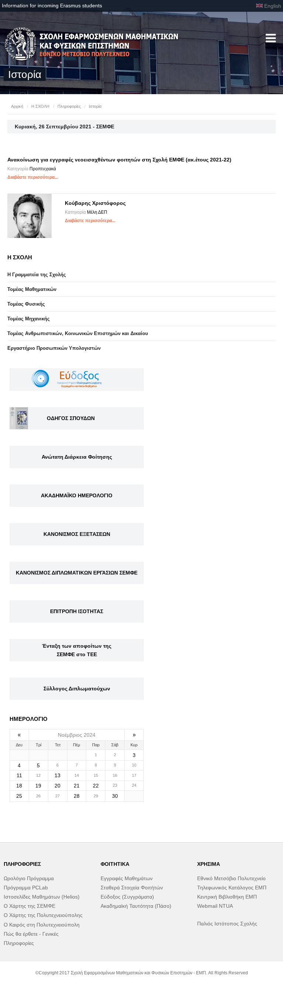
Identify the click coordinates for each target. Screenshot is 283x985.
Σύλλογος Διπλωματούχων (76, 688)
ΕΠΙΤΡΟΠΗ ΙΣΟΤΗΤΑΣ (76, 611)
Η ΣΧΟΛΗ (40, 106)
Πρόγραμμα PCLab (26, 887)
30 (115, 796)
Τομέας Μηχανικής (28, 318)
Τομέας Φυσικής (26, 304)
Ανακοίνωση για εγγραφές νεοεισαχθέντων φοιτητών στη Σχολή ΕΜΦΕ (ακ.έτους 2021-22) (119, 160)
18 (19, 786)
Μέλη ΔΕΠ (97, 212)
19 (38, 786)
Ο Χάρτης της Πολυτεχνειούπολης (43, 915)
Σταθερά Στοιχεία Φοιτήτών (132, 887)
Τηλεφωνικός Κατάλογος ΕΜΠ (231, 887)
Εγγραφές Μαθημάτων (127, 878)
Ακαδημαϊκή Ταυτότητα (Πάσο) (136, 906)
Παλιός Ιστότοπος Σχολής (227, 924)
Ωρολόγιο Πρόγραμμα (29, 878)
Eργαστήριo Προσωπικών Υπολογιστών (54, 348)
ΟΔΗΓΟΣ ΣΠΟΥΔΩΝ (71, 418)
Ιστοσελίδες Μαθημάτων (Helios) (42, 897)
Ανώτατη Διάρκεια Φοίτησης (77, 457)
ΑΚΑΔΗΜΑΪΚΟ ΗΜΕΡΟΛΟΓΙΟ (76, 495)
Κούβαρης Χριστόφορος (95, 203)
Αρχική (17, 106)
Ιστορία (95, 106)
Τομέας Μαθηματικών (31, 289)
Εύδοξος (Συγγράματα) (127, 897)
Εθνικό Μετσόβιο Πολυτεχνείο (231, 878)
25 (19, 796)
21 (77, 786)
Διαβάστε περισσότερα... (32, 177)
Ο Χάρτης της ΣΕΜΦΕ (29, 906)
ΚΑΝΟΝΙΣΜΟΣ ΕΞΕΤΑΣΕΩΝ (76, 534)
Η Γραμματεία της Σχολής (36, 274)
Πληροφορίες (69, 106)
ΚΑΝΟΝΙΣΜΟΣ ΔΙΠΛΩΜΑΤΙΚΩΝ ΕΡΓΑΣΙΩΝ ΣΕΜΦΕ (76, 573)
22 (96, 786)
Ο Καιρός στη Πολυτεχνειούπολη (42, 925)
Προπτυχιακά (42, 168)
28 (77, 796)
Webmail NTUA (215, 906)
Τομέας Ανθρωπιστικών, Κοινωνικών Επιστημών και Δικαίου (77, 333)
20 (57, 786)
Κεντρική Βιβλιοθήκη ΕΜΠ (227, 897)
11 (19, 775)
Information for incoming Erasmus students (52, 5)
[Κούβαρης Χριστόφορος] (29, 216)
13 (57, 775)
